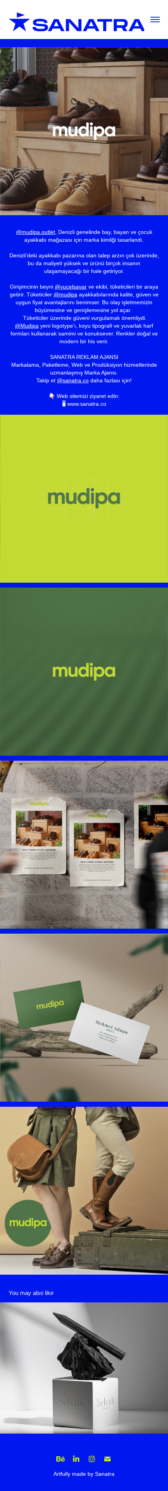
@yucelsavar (71, 287)
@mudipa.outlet (35, 232)
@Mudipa (27, 326)
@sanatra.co (73, 380)
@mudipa (65, 294)
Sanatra (104, 1474)
